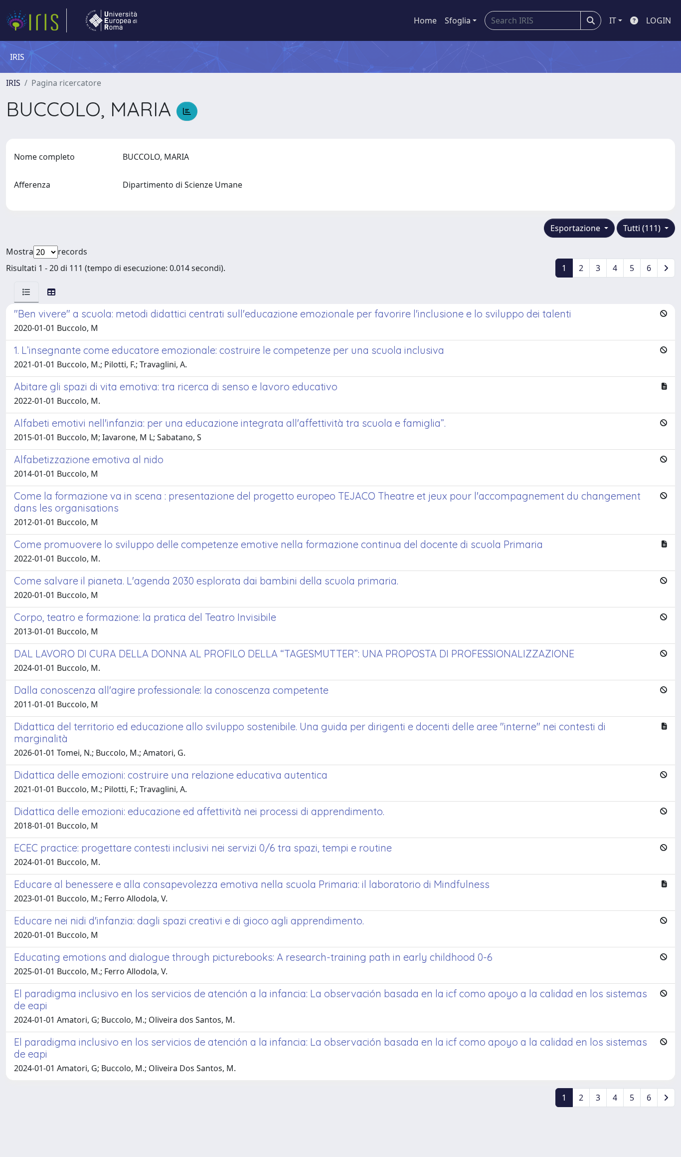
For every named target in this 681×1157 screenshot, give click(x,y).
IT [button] (612, 20)
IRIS (13, 82)
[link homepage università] (111, 20)
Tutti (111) (643, 228)
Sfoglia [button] (458, 20)
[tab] (26, 292)
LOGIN (658, 20)
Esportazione (576, 228)
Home (425, 20)
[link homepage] (36, 20)
